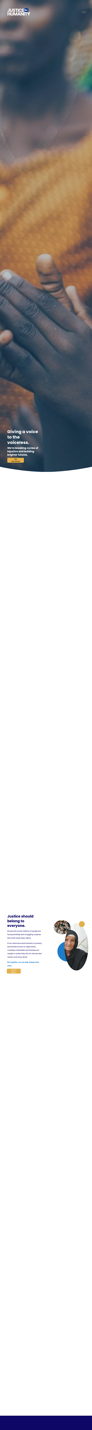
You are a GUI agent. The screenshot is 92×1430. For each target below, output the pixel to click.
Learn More (14, 971)
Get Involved (16, 460)
